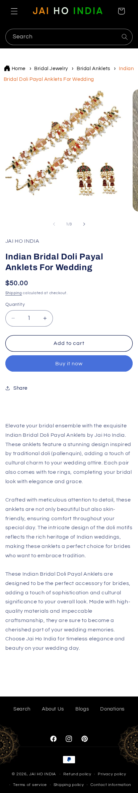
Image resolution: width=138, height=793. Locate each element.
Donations (112, 709)
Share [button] (20, 388)
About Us (53, 709)
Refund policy (77, 774)
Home (19, 68)
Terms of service (30, 785)
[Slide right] (84, 224)
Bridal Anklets (93, 68)
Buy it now (69, 363)
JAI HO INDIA (42, 774)
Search (21, 709)
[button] (14, 11)
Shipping (13, 293)
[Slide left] (54, 224)
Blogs (82, 709)
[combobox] (69, 37)
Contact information (110, 785)
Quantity (15, 304)
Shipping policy (69, 785)
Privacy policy (112, 774)
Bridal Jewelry (51, 68)
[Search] (124, 36)
